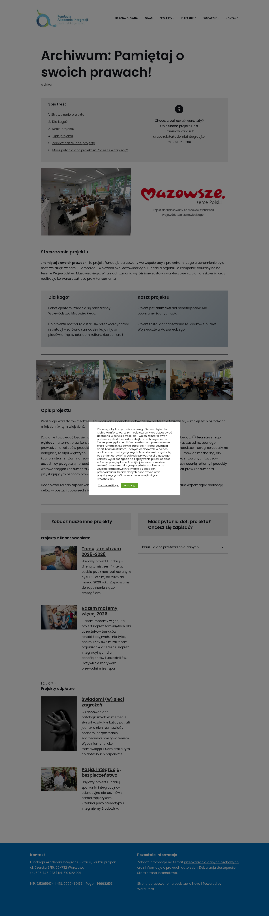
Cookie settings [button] (108, 485)
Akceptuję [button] (129, 485)
